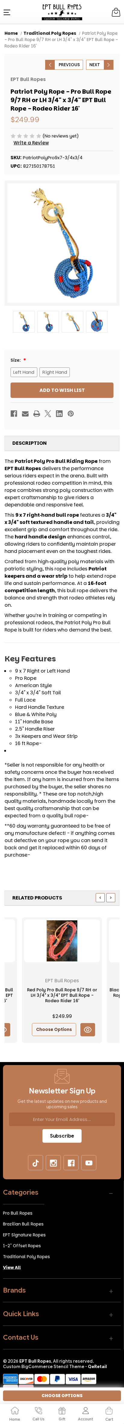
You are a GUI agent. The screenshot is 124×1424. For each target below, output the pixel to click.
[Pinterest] (70, 414)
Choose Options (54, 1029)
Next (94, 65)
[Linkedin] (59, 414)
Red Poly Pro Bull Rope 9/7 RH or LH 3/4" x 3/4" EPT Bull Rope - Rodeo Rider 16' (62, 995)
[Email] (25, 414)
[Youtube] (89, 1163)
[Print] (36, 414)
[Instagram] (53, 1163)
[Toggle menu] (6, 12)
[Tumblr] (35, 1163)
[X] (48, 414)
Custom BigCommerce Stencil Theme (43, 1366)
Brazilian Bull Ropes (23, 1224)
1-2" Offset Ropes (22, 1246)
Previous (69, 65)
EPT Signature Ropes (24, 1235)
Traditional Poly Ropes (26, 1257)
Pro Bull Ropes (18, 1213)
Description (29, 443)
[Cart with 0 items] (116, 12)
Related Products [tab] (37, 897)
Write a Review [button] (31, 143)
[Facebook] (14, 414)
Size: (16, 360)
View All (12, 1267)
